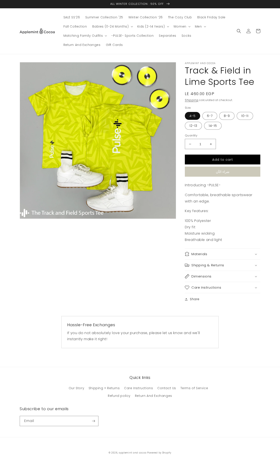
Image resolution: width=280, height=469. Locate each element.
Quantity (191, 135)
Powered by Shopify (159, 452)
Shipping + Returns (104, 388)
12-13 (193, 126)
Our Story (76, 388)
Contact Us (166, 388)
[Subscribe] (93, 421)
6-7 (210, 116)
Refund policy (119, 396)
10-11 (244, 116)
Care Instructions (138, 388)
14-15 (213, 126)
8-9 (227, 116)
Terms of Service (194, 388)
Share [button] (195, 299)
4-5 (192, 116)
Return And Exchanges (153, 396)
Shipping (191, 100)
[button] (112, 26)
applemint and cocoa (132, 452)
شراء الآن (222, 171)
